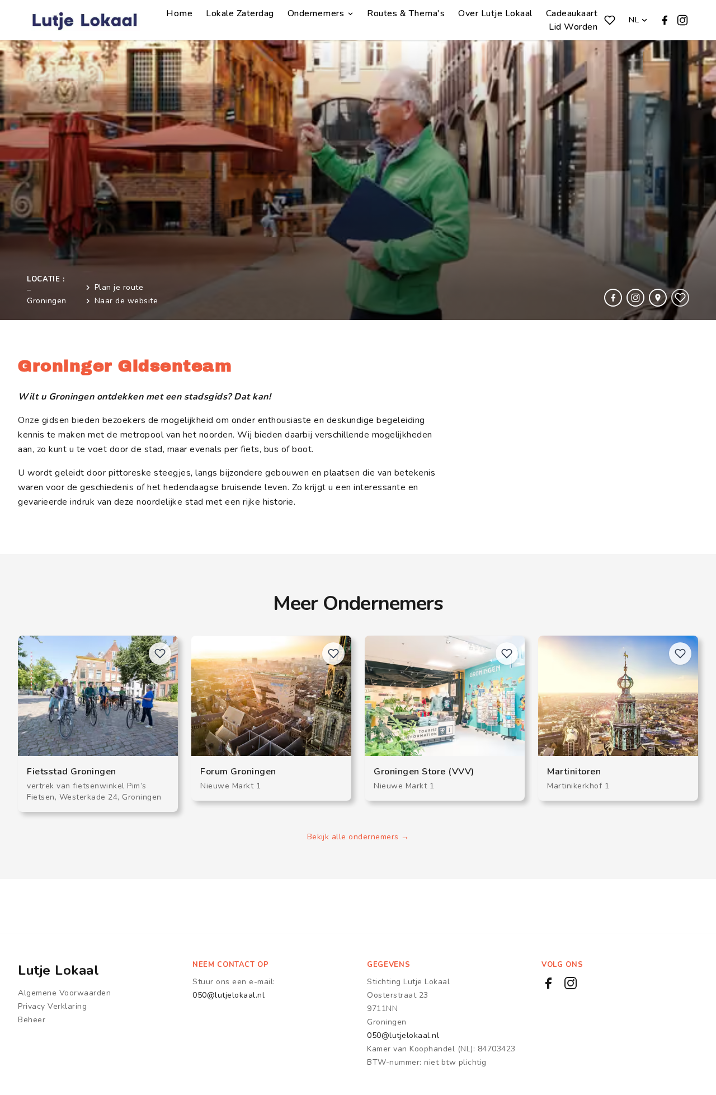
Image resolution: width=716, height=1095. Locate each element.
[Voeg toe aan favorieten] (680, 298)
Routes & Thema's (406, 13)
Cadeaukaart (572, 13)
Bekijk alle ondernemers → (358, 836)
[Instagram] (682, 20)
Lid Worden (573, 27)
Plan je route (119, 287)
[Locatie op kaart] (658, 298)
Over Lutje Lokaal (495, 13)
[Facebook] (664, 20)
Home (179, 13)
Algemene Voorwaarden (64, 993)
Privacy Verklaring (52, 1006)
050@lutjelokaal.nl (228, 995)
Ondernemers (316, 13)
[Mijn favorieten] (609, 20)
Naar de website (126, 300)
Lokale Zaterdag (240, 13)
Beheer (31, 1019)
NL (634, 20)
